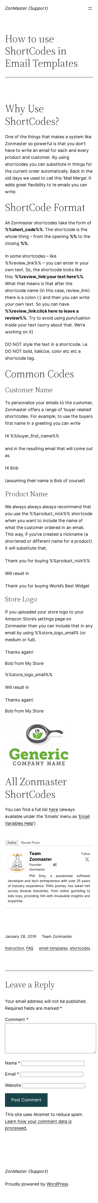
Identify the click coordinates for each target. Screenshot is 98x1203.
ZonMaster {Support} (26, 8)
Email (12, 1073)
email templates (53, 948)
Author (11, 842)
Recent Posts (30, 842)
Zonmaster (37, 869)
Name (12, 1062)
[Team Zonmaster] (17, 870)
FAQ (29, 948)
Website (13, 1085)
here (53, 809)
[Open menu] (90, 8)
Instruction (14, 948)
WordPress (57, 1183)
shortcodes (80, 948)
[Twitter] (87, 859)
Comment (16, 1019)
